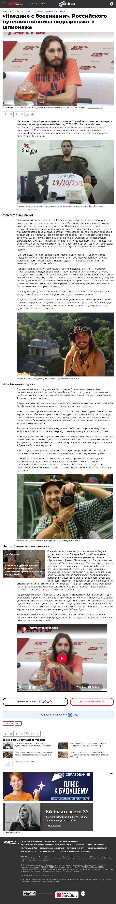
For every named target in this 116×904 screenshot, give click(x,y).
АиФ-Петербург (95, 108)
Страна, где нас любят (25, 762)
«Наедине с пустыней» (51, 403)
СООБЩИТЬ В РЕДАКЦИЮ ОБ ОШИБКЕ (74, 851)
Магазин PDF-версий (68, 841)
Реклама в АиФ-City (75, 848)
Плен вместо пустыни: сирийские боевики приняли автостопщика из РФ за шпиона (33, 754)
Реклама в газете (96, 845)
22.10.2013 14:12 (9, 11)
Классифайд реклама (97, 848)
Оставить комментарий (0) (92, 702)
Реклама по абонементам (52, 848)
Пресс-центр (50, 841)
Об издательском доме (31, 841)
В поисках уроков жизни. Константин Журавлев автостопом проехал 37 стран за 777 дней (89, 755)
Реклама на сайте (29, 848)
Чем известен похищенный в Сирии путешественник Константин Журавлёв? (33, 744)
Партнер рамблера (45, 893)
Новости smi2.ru (12, 832)
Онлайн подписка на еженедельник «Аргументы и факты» (47, 845)
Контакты (80, 845)
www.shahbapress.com (27, 210)
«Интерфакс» (41, 450)
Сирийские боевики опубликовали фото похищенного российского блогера (88, 744)
